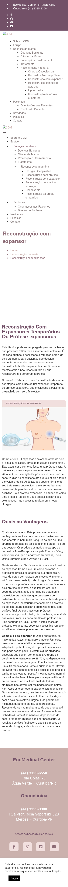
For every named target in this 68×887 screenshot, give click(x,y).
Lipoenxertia (35, 90)
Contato (17, 120)
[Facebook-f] (14, 846)
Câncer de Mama (31, 56)
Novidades (19, 113)
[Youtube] (54, 846)
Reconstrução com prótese (44, 75)
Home (14, 250)
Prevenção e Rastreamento (37, 60)
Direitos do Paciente (33, 109)
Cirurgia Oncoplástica (41, 71)
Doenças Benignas (32, 52)
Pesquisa (18, 116)
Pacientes (19, 101)
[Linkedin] (40, 846)
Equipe (17, 45)
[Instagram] (27, 846)
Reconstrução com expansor (45, 79)
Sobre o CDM (21, 41)
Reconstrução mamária (35, 67)
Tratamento (27, 64)
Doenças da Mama (24, 49)
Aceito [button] (14, 878)
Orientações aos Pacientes (37, 105)
